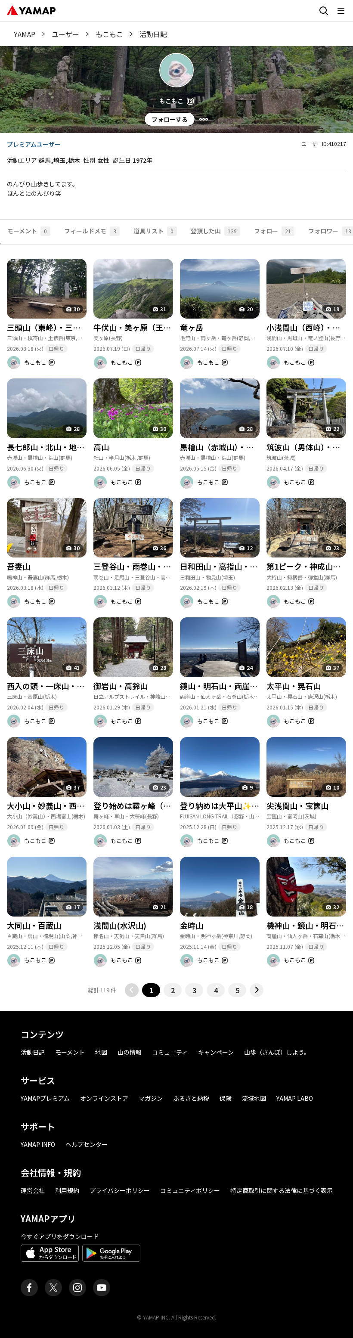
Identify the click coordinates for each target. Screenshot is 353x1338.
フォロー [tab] (272, 230)
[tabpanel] (176, 621)
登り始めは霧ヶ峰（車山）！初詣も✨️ (160, 805)
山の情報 (130, 1052)
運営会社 (33, 1190)
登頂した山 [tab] (214, 230)
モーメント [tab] (27, 230)
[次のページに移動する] (256, 990)
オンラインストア (104, 1098)
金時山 (191, 925)
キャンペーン (216, 1052)
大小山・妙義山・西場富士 (53, 805)
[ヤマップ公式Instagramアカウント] (77, 1287)
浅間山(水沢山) (119, 925)
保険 (226, 1098)
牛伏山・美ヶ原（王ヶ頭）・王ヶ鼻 (153, 327)
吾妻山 (18, 566)
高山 (101, 446)
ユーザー (65, 34)
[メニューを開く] (341, 10)
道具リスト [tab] (153, 230)
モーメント (70, 1052)
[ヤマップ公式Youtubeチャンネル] (101, 1287)
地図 (101, 1052)
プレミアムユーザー (34, 144)
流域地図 (254, 1098)
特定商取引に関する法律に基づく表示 (281, 1190)
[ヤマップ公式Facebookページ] (29, 1287)
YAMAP (24, 34)
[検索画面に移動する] (323, 10)
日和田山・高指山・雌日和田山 (234, 566)
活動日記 (33, 1052)
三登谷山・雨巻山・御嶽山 (139, 566)
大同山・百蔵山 (34, 925)
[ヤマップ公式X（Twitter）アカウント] (53, 1287)
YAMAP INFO (38, 1144)
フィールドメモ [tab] (90, 230)
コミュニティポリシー (190, 1190)
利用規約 (67, 1190)
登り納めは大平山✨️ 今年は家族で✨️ (244, 805)
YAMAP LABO (294, 1098)
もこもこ (109, 34)
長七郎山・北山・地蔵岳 (49, 446)
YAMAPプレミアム (45, 1098)
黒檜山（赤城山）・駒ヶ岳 (224, 446)
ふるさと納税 (191, 1098)
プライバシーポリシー (120, 1190)
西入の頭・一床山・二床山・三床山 (69, 685)
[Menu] (203, 119)
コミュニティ (170, 1052)
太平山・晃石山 (293, 685)
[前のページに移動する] (132, 990)
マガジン (151, 1098)
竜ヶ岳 (191, 327)
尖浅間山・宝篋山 (297, 805)
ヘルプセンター (86, 1144)
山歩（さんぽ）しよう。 (277, 1052)
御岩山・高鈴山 (120, 685)
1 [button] (151, 990)
